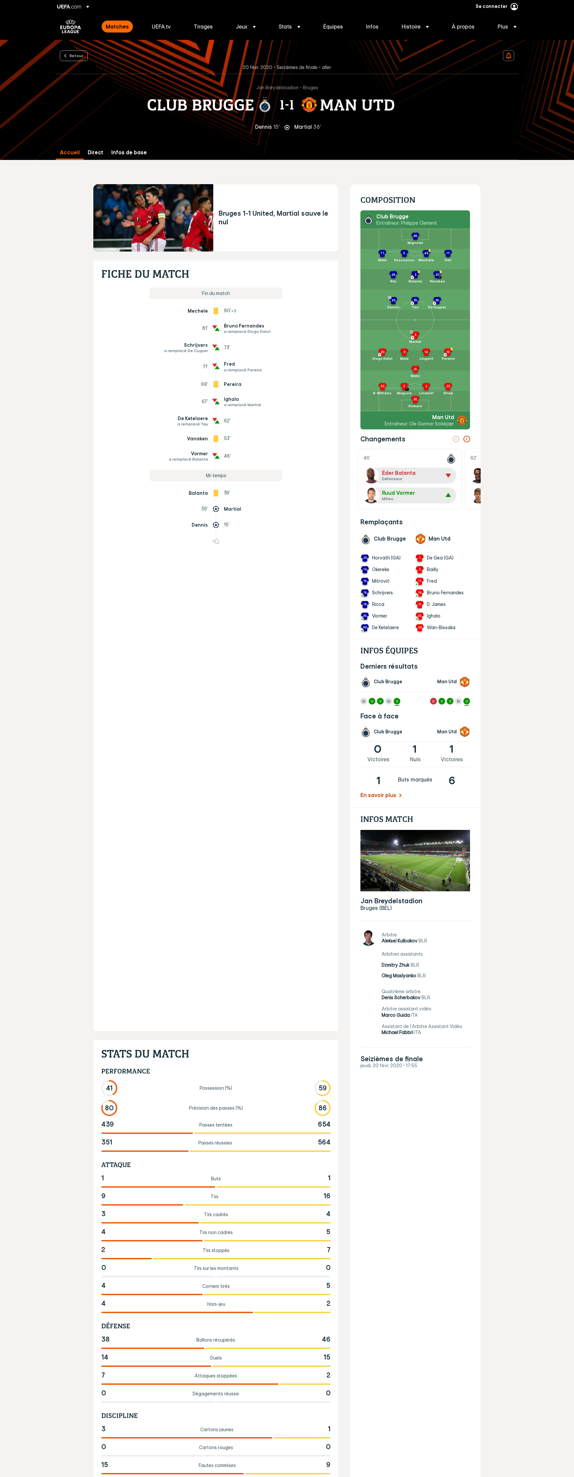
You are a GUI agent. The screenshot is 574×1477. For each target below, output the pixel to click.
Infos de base (129, 152)
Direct (95, 152)
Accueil (70, 152)
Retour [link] (76, 55)
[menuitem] (120, 26)
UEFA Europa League (70, 26)
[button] (246, 26)
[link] (117, 26)
